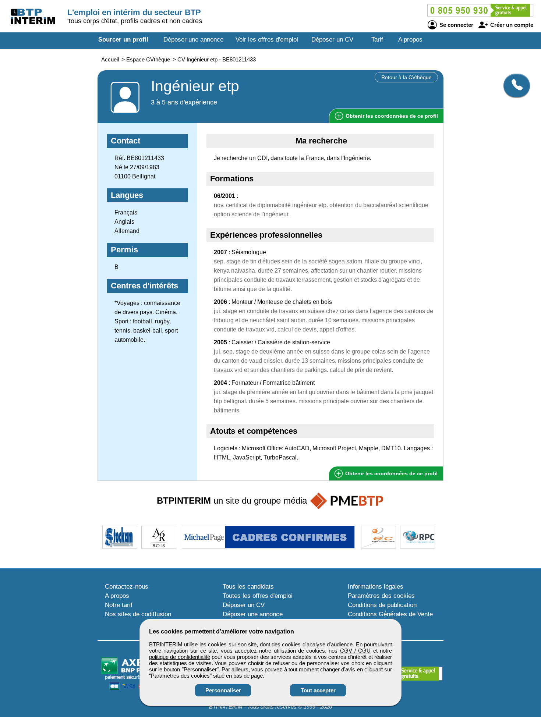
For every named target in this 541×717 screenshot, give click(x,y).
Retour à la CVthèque (406, 77)
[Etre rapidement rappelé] (513, 85)
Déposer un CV (332, 39)
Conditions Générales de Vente (390, 614)
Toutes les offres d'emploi (258, 595)
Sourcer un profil (123, 39)
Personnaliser (223, 690)
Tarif (377, 39)
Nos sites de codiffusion (138, 614)
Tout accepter (318, 690)
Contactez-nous (126, 586)
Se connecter (455, 25)
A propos (410, 39)
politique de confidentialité (179, 657)
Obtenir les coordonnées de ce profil (391, 473)
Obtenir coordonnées (391, 116)
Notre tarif (118, 604)
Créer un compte (511, 25)
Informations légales (375, 586)
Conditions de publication (382, 604)
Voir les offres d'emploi (267, 39)
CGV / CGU (355, 650)
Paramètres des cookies (381, 595)
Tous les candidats (248, 586)
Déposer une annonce (193, 39)
